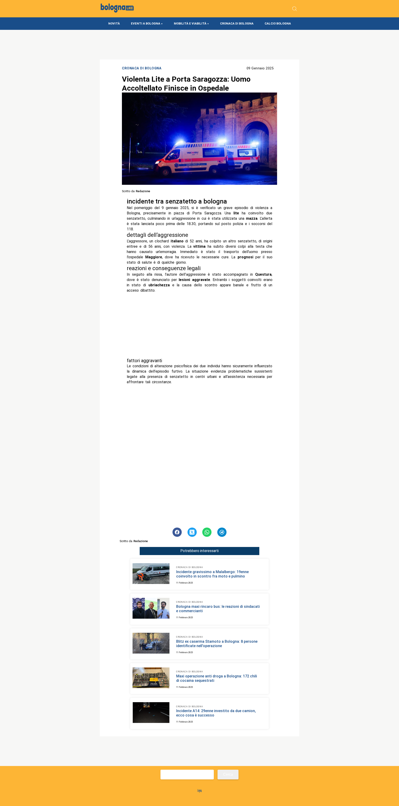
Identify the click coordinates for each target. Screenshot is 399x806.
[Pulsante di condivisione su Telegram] (222, 532)
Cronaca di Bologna (237, 23)
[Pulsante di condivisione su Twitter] (192, 532)
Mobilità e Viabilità (190, 23)
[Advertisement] (199, 325)
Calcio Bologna (278, 23)
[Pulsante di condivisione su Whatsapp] (207, 532)
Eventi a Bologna (145, 23)
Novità (114, 23)
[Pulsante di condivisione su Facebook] (177, 532)
